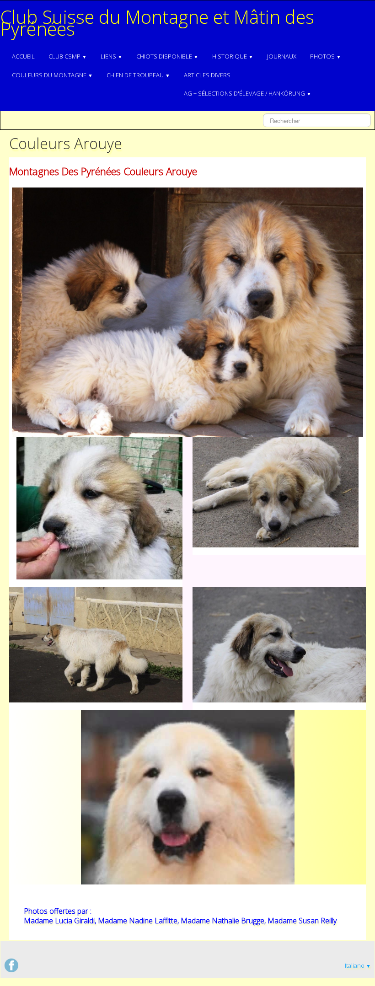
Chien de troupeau (138, 75)
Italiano (358, 965)
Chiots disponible (167, 56)
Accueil (23, 56)
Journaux (281, 56)
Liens (112, 56)
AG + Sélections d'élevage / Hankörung (247, 93)
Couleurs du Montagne (52, 75)
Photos (325, 56)
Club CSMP (67, 56)
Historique (232, 56)
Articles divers (207, 75)
